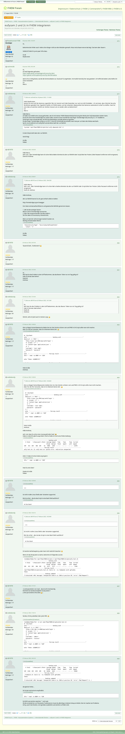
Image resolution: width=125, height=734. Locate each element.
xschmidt (10, 67)
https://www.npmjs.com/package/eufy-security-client (38, 73)
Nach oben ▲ (119, 732)
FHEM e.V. (118, 8)
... (21, 35)
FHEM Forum (15, 8)
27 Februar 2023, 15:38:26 (29, 377)
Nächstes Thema (114, 30)
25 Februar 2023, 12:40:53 (29, 93)
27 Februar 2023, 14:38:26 (29, 324)
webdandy (11, 94)
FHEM (85, 8)
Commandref (95, 8)
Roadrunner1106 (13, 41)
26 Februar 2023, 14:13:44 (29, 269)
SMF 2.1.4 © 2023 (7, 732)
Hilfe (94, 732)
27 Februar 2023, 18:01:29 (29, 658)
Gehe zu (94, 721)
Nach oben (7, 713)
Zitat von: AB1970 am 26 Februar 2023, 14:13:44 (38, 300)
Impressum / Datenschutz (69, 8)
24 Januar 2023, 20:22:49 (29, 66)
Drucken (117, 35)
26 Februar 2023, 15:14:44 (29, 296)
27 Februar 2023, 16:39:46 (29, 480)
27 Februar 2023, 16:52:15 (29, 512)
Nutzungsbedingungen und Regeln (105, 732)
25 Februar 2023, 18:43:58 (29, 149)
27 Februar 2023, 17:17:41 (29, 586)
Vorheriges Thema (102, 30)
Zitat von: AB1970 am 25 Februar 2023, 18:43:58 (38, 180)
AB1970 (10, 150)
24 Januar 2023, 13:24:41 (29, 40)
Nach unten (7, 35)
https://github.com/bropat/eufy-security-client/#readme (40, 75)
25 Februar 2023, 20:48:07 (29, 176)
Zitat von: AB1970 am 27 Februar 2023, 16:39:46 (38, 516)
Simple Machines (16, 732)
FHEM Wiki (107, 8)
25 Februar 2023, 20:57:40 (29, 242)
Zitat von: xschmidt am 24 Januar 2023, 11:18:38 (38, 97)
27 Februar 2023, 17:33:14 (29, 613)
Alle (31, 35)
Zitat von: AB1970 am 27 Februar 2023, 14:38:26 (38, 381)
